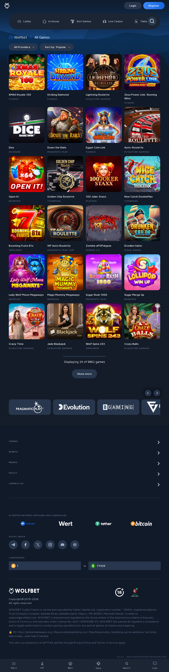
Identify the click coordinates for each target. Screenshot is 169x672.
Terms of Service (107, 642)
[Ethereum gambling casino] (141, 523)
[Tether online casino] (65, 523)
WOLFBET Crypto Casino (24, 609)
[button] (31, 407)
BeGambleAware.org (39, 632)
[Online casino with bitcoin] (103, 523)
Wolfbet (20, 37)
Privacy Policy (82, 642)
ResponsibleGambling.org (70, 632)
